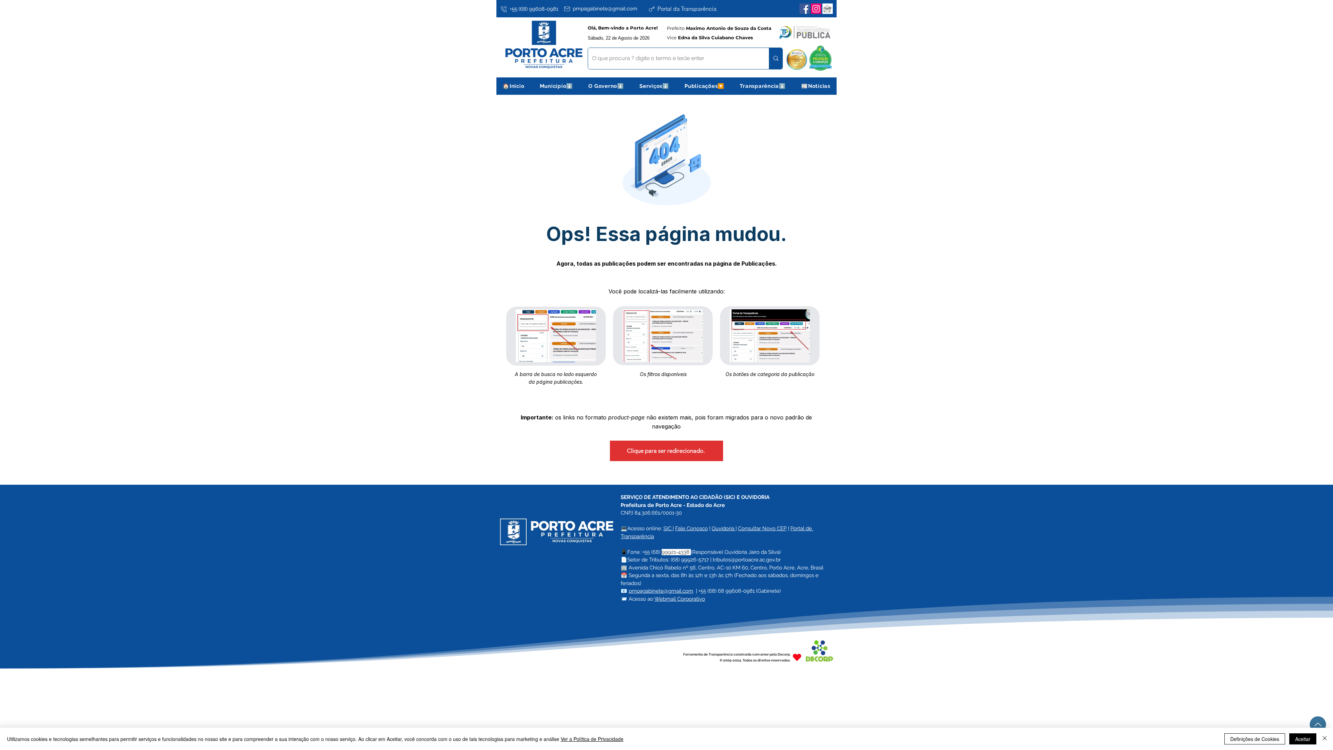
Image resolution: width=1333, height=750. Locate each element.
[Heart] (797, 657)
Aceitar (1302, 738)
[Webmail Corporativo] (827, 8)
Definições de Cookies (1254, 738)
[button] (557, 86)
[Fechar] (1325, 738)
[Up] (1318, 724)
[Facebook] (804, 8)
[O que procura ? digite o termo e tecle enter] (775, 58)
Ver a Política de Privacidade (592, 738)
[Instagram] (816, 8)
